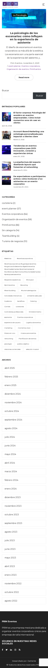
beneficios (20, 301)
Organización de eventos (18, 69)
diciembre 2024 (13, 394)
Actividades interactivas (13, 296)
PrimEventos (35, 69)
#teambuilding (9, 290)
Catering (33, 301)
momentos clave (24, 328)
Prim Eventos (15, 63)
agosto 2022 (11, 601)
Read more (24, 77)
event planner (14, 66)
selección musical (32, 349)
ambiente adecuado (34, 296)
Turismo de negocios (12, 241)
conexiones (20, 306)
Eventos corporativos (31, 66)
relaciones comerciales (12, 349)
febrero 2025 (11, 376)
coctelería (7, 203)
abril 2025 (10, 368)
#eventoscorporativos (25, 258)
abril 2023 (10, 566)
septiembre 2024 (13, 420)
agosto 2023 (11, 532)
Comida (7, 306)
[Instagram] (15, 650)
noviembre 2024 (13, 402)
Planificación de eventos (27, 339)
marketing (8, 328)
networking (8, 339)
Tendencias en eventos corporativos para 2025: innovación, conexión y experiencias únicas (25, 150)
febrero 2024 (11, 480)
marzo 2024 (11, 471)
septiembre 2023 (13, 523)
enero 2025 (10, 385)
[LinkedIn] (11, 650)
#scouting (24, 285)
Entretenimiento (35, 312)
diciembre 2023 (13, 497)
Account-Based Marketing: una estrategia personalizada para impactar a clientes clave (28, 134)
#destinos (7, 258)
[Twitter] (7, 650)
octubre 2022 (12, 592)
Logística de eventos (33, 322)
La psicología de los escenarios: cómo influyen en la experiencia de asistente (24, 37)
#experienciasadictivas (12, 280)
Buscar (5, 90)
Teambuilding (9, 236)
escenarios (8, 317)
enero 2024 (11, 488)
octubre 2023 (12, 514)
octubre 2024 (12, 411)
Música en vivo (9, 333)
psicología (8, 344)
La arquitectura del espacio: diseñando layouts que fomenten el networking (27, 164)
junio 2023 (10, 549)
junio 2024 (10, 445)
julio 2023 (10, 540)
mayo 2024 (10, 454)
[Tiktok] (19, 650)
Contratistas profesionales (13, 312)
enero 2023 (11, 575)
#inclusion (30, 280)
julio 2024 (10, 437)
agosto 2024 (11, 428)
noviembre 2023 (13, 506)
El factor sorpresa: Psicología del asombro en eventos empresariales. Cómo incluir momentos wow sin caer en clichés (29, 118)
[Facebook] (2, 650)
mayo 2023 (10, 557)
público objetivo (23, 344)
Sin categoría (8, 230)
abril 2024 (10, 463)
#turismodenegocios (28, 290)
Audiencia (8, 301)
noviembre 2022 (13, 583)
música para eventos (28, 333)
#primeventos (9, 285)
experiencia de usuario (12, 322)
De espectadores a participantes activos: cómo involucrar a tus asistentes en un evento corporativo (29, 180)
